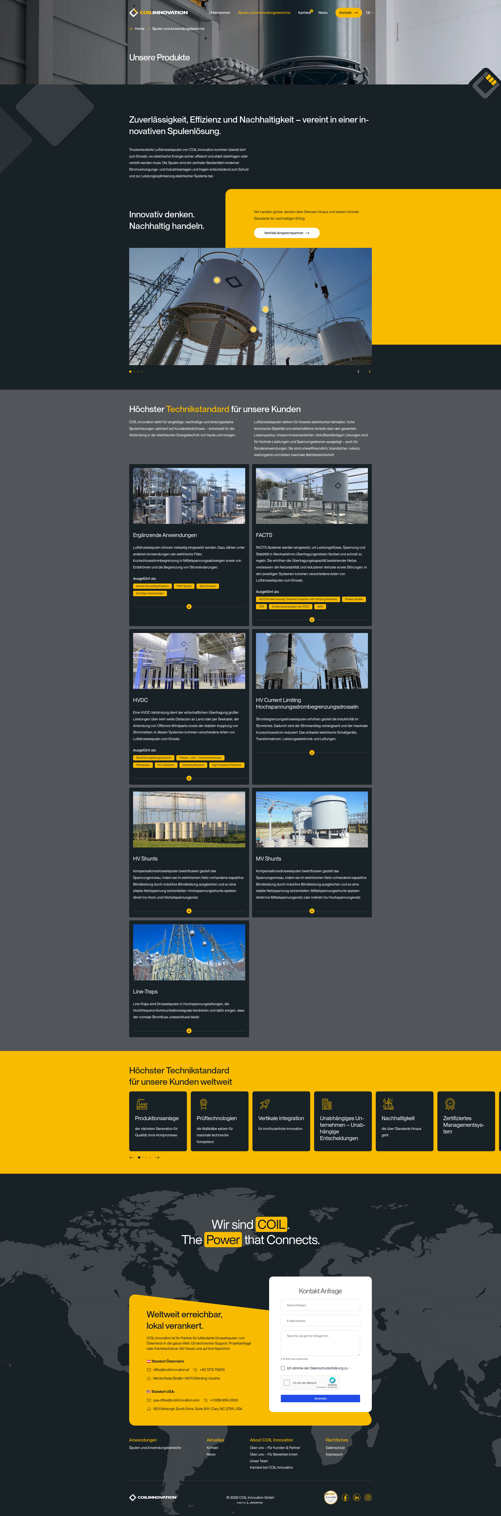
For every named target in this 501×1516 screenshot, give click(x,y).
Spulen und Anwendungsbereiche (264, 13)
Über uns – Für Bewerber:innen (274, 1454)
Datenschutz (335, 1448)
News (323, 13)
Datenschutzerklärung (326, 1368)
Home (139, 29)
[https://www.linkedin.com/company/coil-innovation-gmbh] (356, 1497)
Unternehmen (219, 13)
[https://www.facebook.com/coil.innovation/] (345, 1497)
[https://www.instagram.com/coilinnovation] (368, 1497)
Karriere (304, 12)
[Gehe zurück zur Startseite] (158, 12)
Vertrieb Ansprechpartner (283, 233)
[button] (371, 12)
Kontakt (345, 13)
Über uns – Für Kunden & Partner (275, 1448)
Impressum (334, 1454)
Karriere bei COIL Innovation (271, 1467)
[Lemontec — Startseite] (255, 1503)
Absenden (320, 1398)
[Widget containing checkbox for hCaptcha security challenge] (310, 1382)
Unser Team (259, 1461)
